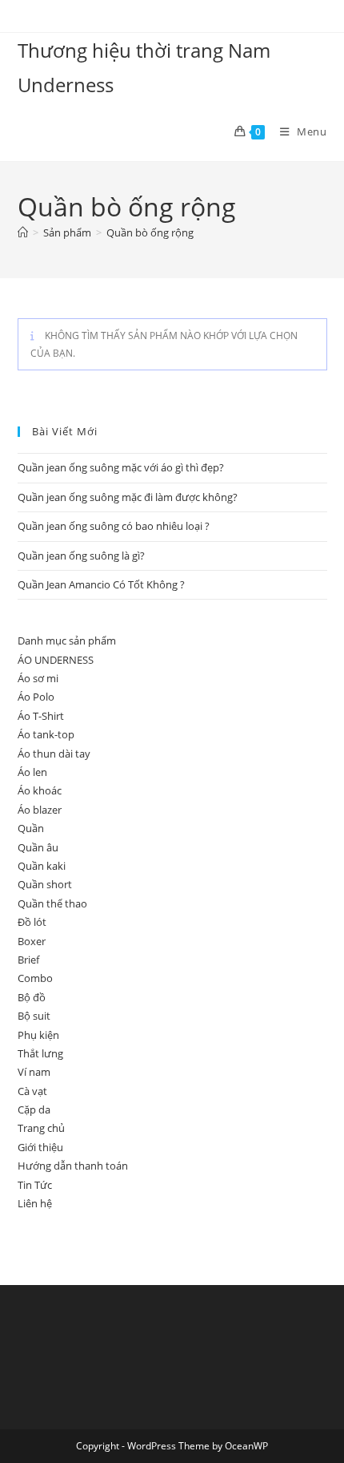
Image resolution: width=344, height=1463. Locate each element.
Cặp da (34, 1109)
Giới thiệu (40, 1147)
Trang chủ (41, 1128)
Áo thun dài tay (54, 753)
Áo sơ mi (38, 678)
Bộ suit (34, 1015)
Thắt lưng (40, 1053)
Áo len (32, 772)
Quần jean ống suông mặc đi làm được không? (128, 497)
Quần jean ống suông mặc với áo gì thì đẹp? (121, 467)
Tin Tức (35, 1185)
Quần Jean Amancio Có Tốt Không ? (101, 584)
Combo (35, 978)
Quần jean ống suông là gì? (81, 555)
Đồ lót (32, 922)
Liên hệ (35, 1203)
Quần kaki (42, 866)
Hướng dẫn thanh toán (73, 1165)
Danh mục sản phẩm (67, 640)
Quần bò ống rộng (150, 232)
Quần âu (38, 847)
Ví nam (34, 1072)
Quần (31, 828)
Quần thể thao (52, 903)
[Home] (23, 232)
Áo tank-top (46, 734)
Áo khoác (40, 790)
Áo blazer (40, 809)
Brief (28, 959)
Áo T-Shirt (41, 716)
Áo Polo (36, 696)
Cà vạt (32, 1091)
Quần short (45, 884)
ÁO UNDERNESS (56, 660)
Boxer (32, 941)
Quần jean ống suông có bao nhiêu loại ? (114, 526)
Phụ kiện (38, 1035)
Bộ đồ (32, 997)
